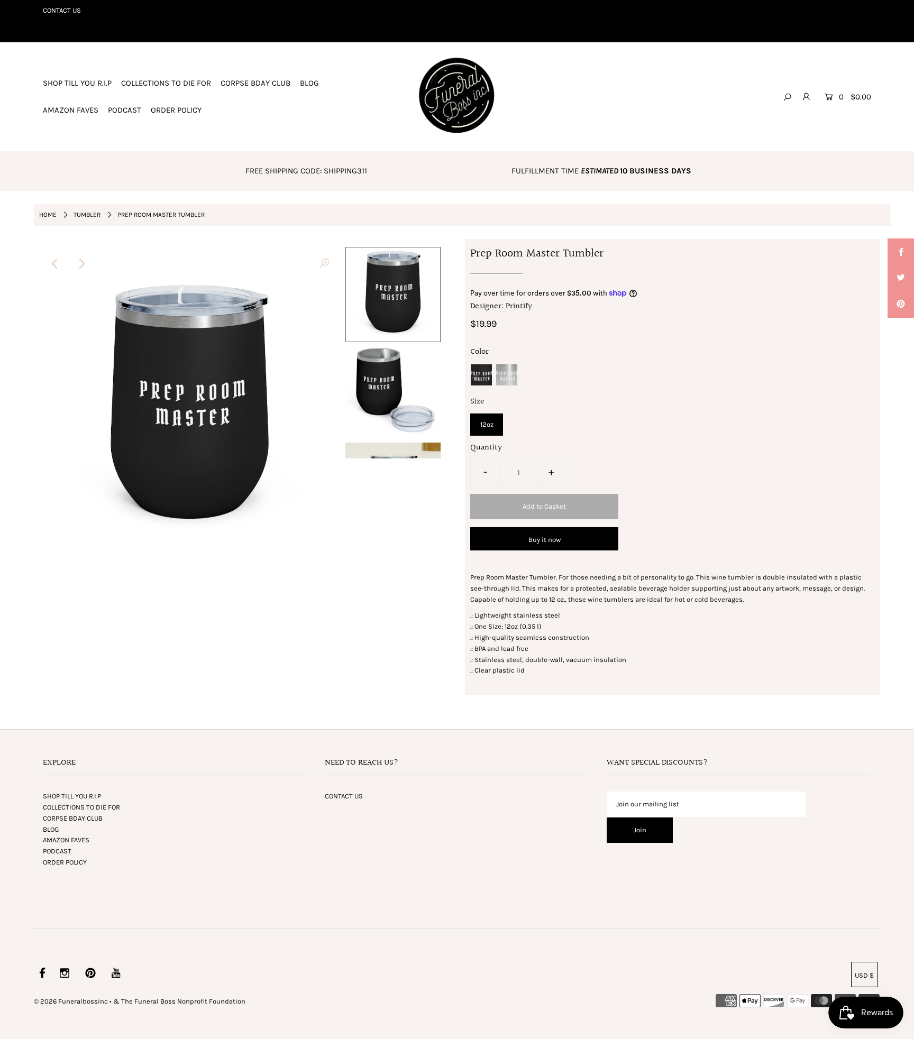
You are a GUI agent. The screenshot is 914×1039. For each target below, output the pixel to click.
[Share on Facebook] (901, 251)
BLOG (309, 83)
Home (48, 214)
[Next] (81, 263)
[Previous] (55, 263)
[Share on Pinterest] (901, 304)
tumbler (87, 214)
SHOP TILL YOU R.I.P (77, 83)
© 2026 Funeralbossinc (71, 1001)
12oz (486, 424)
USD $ (864, 975)
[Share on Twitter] (901, 278)
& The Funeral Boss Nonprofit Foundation (179, 1001)
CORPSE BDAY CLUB (255, 83)
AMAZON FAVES (70, 110)
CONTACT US (62, 10)
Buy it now (544, 540)
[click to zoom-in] (324, 263)
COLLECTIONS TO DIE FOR (166, 83)
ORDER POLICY (176, 110)
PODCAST (124, 110)
